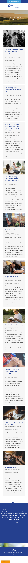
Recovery (6, 281)
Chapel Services (10, 467)
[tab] (9, 537)
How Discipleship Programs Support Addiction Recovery (12, 178)
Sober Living (11, 281)
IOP (18, 57)
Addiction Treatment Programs (10, 55)
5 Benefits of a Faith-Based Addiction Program (12, 371)
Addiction (7, 93)
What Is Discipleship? (12, 229)
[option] (14, 516)
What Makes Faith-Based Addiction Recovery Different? (14, 51)
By (8, 60)
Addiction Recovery (8, 280)
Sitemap (17, 554)
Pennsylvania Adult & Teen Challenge (12, 552)
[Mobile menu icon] (3, 6)
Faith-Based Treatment (13, 57)
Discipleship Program (9, 95)
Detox (18, 426)
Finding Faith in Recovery (14, 325)
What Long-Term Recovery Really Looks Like (13, 89)
